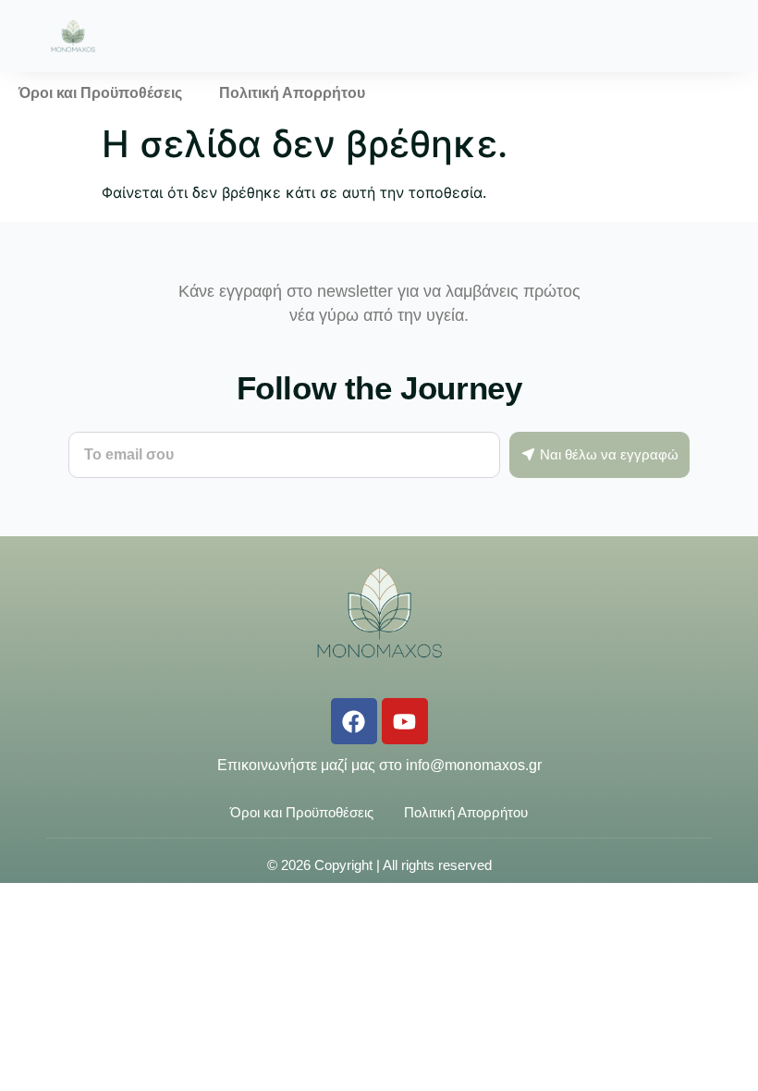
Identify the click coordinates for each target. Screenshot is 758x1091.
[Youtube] (405, 721)
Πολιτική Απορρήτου (292, 93)
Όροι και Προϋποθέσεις (100, 93)
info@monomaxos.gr (474, 765)
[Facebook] (354, 721)
